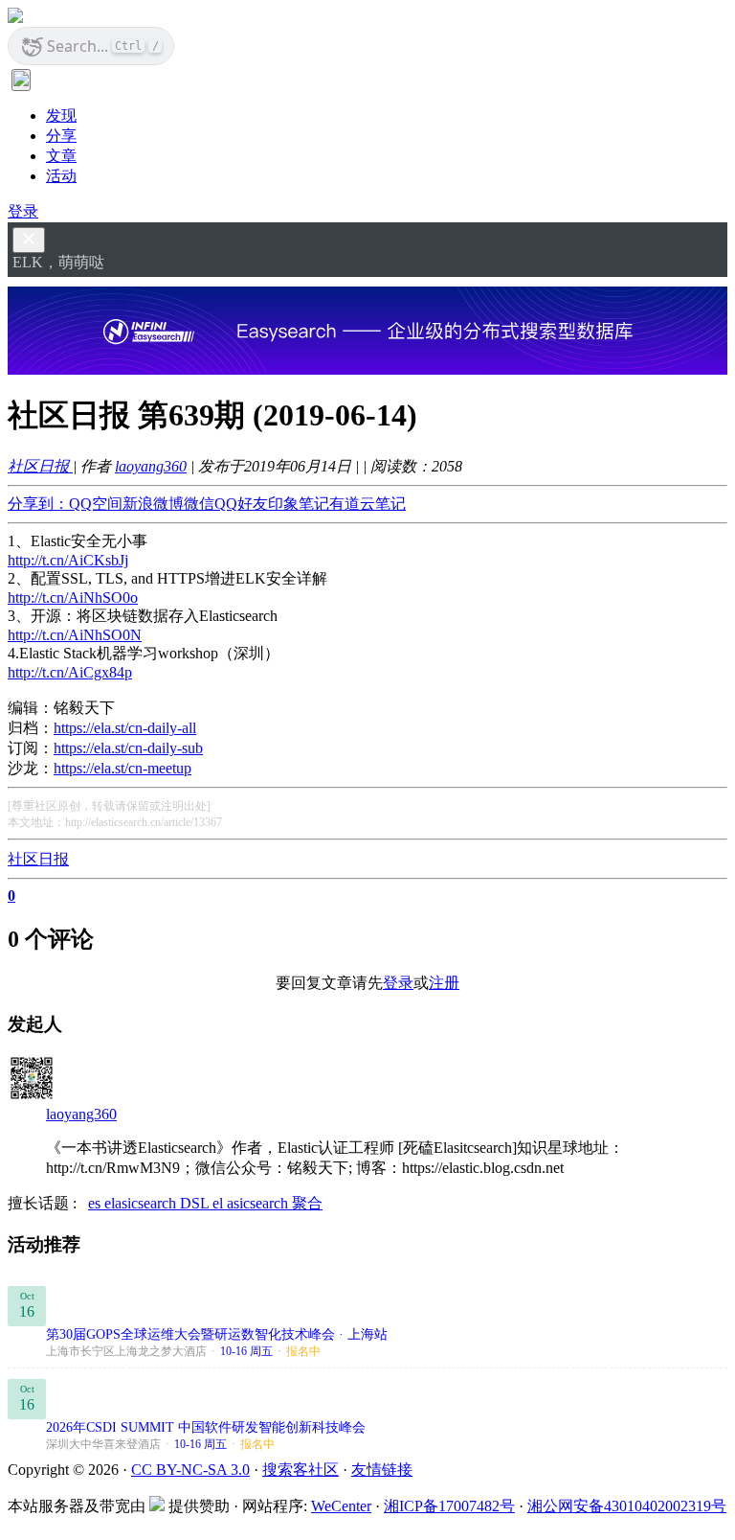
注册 (444, 983)
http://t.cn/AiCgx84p (70, 672)
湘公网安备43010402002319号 (626, 1506)
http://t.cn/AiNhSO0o (73, 597)
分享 (61, 135)
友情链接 (381, 1469)
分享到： (38, 503)
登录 (23, 211)
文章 (61, 156)
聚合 (307, 1203)
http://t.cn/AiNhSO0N (75, 635)
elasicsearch (142, 1203)
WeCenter (341, 1506)
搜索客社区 (300, 1469)
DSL (196, 1203)
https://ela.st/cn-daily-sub (128, 748)
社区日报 (40, 466)
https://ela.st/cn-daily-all (125, 728)
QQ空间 (95, 503)
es (96, 1203)
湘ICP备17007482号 (449, 1506)
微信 (199, 503)
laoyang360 (151, 466)
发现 (61, 115)
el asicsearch (252, 1203)
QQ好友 (241, 503)
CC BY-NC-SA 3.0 (190, 1469)
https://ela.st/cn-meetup (122, 768)
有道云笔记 (367, 503)
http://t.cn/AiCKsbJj (68, 560)
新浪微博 (153, 503)
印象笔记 (298, 503)
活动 (61, 176)
